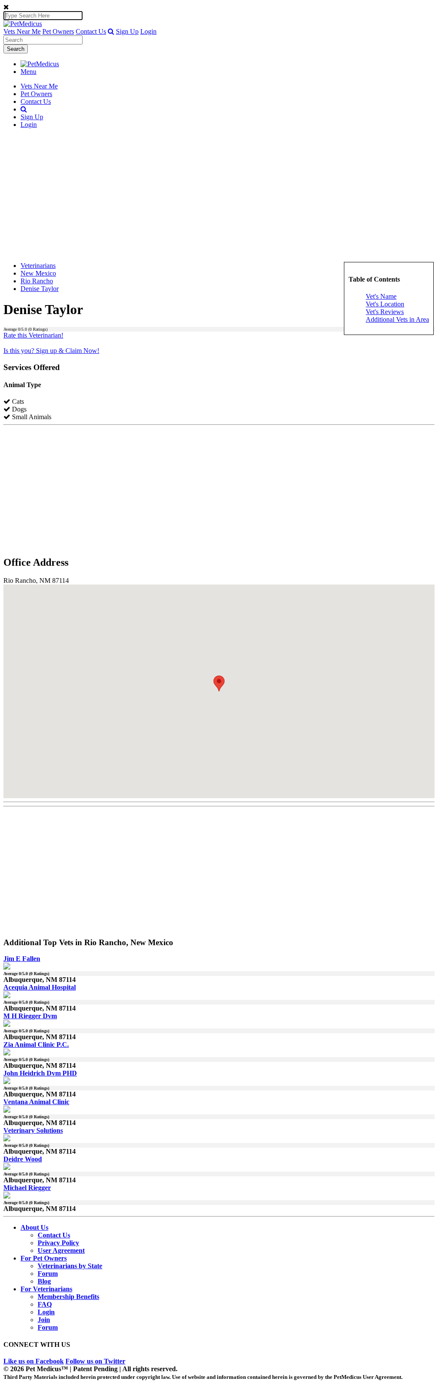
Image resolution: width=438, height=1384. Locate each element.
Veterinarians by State (70, 1265)
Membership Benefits (68, 1296)
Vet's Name (381, 296)
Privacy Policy (58, 1242)
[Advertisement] (219, 195)
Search (15, 49)
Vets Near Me (22, 31)
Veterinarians (38, 265)
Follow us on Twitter (95, 1361)
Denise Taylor (40, 288)
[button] (111, 31)
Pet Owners (58, 31)
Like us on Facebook (33, 1361)
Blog (44, 1281)
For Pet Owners (44, 1258)
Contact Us (91, 31)
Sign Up (127, 31)
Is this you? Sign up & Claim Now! (51, 350)
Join (44, 1319)
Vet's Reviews (385, 311)
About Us (34, 1227)
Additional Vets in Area (397, 319)
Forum (48, 1273)
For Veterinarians (46, 1289)
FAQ (45, 1304)
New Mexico (38, 273)
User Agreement (61, 1250)
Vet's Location (385, 304)
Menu (28, 71)
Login (148, 31)
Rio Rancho (37, 281)
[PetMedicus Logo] (40, 64)
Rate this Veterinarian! (33, 335)
